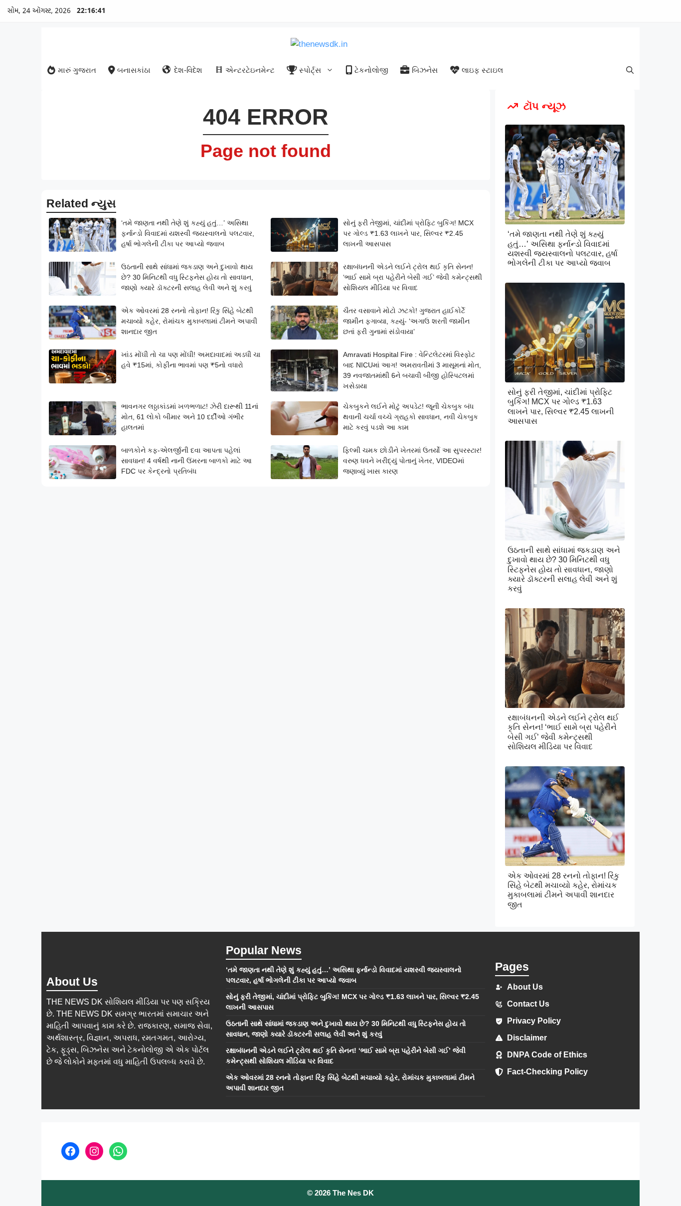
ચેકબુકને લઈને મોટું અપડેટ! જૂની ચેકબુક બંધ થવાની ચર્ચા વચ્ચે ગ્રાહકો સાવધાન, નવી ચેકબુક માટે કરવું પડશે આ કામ (410, 416)
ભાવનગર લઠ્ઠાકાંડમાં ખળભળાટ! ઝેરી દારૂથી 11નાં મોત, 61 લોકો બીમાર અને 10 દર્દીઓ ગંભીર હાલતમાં (189, 416)
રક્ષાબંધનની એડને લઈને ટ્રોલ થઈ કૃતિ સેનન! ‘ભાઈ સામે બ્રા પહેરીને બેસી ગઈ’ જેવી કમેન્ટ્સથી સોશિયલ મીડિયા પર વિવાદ (412, 277)
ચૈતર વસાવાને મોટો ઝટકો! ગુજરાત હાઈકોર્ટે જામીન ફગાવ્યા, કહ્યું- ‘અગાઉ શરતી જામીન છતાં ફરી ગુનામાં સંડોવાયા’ (406, 321)
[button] (630, 70)
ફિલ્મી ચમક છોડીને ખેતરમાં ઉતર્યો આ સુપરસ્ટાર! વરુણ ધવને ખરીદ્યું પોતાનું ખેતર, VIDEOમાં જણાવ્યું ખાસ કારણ (412, 460)
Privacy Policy (534, 1021)
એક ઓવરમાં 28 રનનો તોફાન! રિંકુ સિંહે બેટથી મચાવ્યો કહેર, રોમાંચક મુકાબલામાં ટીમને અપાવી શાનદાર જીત (189, 321)
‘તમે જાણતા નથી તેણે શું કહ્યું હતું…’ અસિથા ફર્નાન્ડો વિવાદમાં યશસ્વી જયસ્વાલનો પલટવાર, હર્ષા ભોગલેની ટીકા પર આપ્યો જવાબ (187, 233)
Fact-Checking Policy (547, 1071)
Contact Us (528, 1004)
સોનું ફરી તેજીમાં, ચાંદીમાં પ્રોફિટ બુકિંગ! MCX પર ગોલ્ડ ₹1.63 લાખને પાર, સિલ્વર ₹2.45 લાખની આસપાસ (408, 233)
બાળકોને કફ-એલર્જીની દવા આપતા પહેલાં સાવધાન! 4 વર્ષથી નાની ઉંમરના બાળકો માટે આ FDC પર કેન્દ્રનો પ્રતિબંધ (186, 460)
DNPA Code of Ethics (547, 1054)
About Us (525, 987)
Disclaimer (527, 1038)
